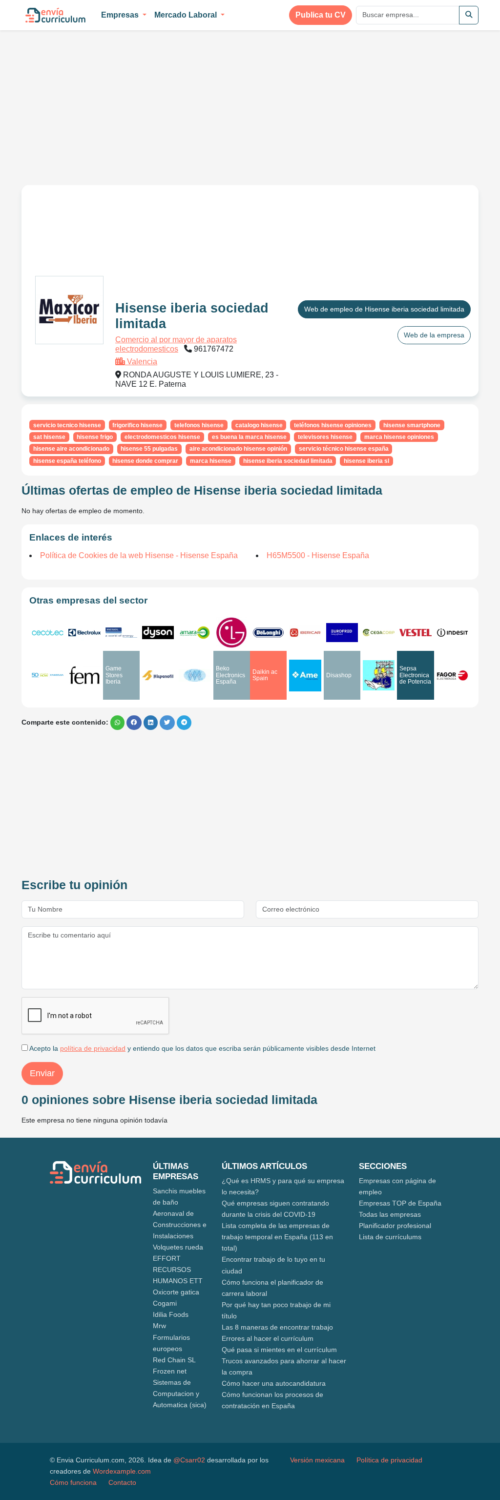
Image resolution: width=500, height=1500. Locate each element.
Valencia (141, 361)
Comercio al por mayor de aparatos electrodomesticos (176, 344)
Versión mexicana (317, 1460)
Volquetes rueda (178, 1247)
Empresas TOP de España (400, 1203)
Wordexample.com (122, 1471)
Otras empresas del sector (88, 600)
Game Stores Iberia (114, 675)
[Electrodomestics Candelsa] (47, 675)
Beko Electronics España (230, 675)
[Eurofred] (342, 633)
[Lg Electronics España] (231, 632)
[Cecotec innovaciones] (47, 632)
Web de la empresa (434, 335)
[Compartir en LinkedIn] (151, 722)
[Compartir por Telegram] (184, 722)
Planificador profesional (395, 1225)
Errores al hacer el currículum (267, 1338)
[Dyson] (158, 633)
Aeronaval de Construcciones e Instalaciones (180, 1224)
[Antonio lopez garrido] (194, 675)
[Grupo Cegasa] (378, 632)
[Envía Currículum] (55, 15)
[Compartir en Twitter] (167, 722)
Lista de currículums (390, 1237)
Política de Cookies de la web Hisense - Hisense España (139, 555)
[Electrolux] (84, 632)
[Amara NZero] (194, 633)
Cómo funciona (73, 1482)
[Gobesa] (378, 675)
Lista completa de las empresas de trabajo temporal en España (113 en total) (277, 1237)
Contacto (122, 1482)
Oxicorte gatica (176, 1292)
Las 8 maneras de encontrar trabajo (277, 1327)
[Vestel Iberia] (415, 632)
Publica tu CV (320, 15)
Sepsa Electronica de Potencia (415, 675)
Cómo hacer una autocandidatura (274, 1383)
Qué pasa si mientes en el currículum (279, 1350)
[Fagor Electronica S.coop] (452, 675)
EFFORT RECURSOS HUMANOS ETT (178, 1269)
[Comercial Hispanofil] (158, 675)
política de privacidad (92, 1048)
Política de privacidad (389, 1460)
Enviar (42, 1073)
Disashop (339, 675)
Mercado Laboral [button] (186, 15)
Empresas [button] (121, 15)
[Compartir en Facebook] (134, 722)
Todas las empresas (390, 1214)
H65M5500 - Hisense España (318, 555)
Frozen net (170, 1371)
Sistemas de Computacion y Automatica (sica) (180, 1393)
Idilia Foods (170, 1314)
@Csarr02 (189, 1460)
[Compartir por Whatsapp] (117, 722)
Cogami (165, 1303)
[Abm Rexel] (121, 633)
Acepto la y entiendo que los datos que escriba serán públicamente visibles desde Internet (201, 1048)
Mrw (159, 1326)
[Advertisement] (103, 101)
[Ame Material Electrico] (305, 675)
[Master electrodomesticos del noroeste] (305, 632)
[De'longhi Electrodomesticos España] (268, 632)
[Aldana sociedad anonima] (84, 675)
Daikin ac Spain (264, 675)
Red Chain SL (174, 1360)
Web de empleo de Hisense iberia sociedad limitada (384, 309)
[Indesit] (452, 632)
